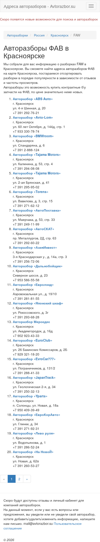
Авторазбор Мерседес (31, 321)
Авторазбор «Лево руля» (34, 433)
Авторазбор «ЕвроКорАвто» (36, 414)
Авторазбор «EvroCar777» (34, 358)
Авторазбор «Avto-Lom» (33, 117)
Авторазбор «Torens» (30, 191)
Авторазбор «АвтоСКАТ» (33, 228)
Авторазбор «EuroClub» (32, 340)
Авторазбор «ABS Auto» (33, 98)
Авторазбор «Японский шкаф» (38, 303)
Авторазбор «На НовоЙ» (33, 451)
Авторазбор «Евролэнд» (33, 284)
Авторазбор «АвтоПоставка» (37, 210)
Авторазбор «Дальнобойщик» (38, 266)
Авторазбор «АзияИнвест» (35, 247)
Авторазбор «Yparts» (30, 396)
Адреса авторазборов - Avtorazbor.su (39, 6)
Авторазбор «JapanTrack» (34, 377)
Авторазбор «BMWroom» (33, 136)
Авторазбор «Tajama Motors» (37, 154)
